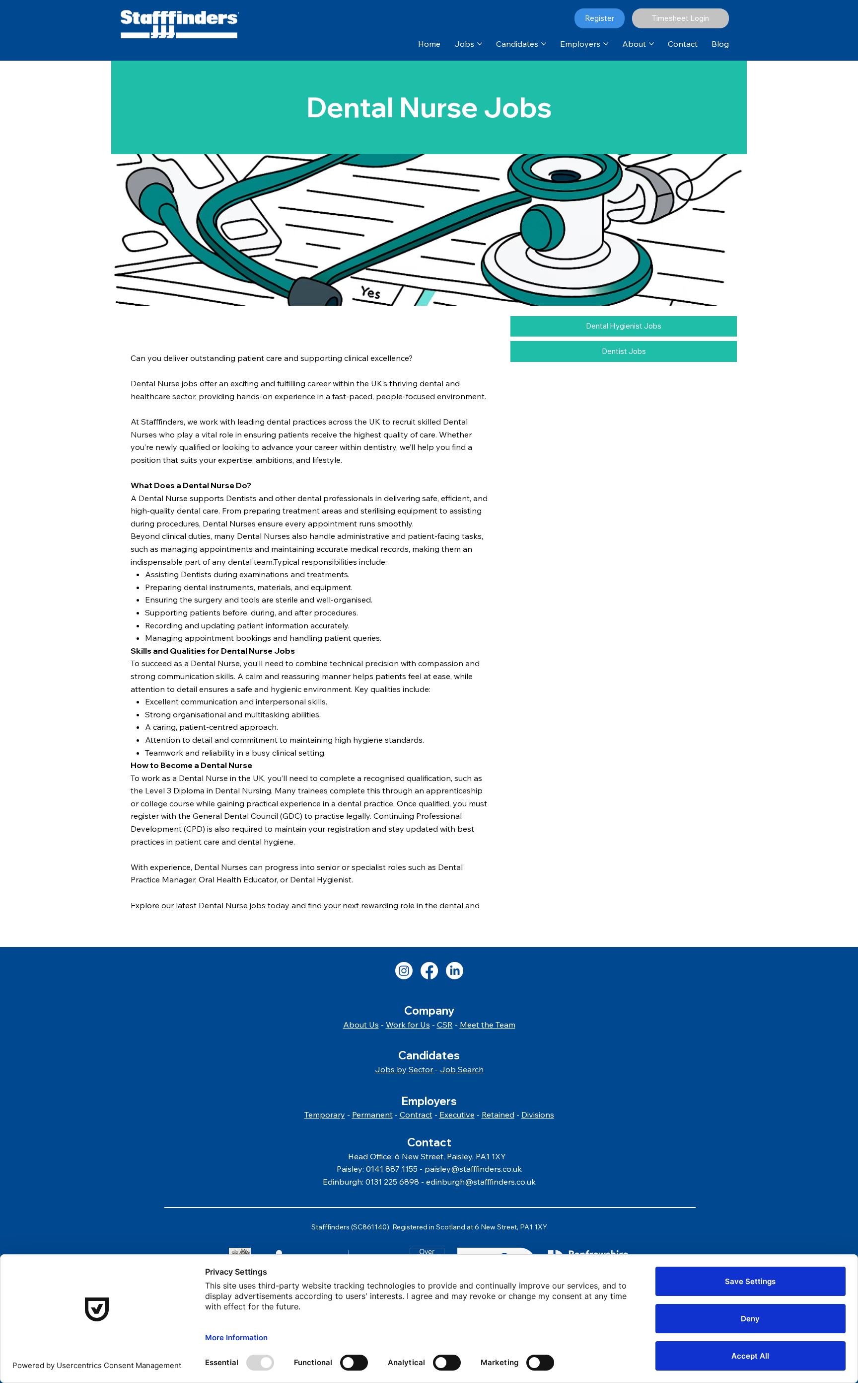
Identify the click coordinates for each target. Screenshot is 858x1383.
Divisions (537, 1115)
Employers (429, 1101)
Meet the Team (487, 1025)
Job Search (462, 1069)
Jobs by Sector (405, 1069)
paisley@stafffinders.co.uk (473, 1169)
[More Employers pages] (605, 43)
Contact (429, 1142)
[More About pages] (651, 43)
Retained (498, 1115)
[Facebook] (429, 970)
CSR (445, 1025)
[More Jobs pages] (479, 43)
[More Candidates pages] (543, 43)
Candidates (429, 1055)
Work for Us (408, 1025)
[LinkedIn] (454, 970)
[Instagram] (404, 970)
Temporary (324, 1115)
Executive (457, 1115)
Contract (416, 1115)
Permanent (372, 1115)
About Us (361, 1025)
